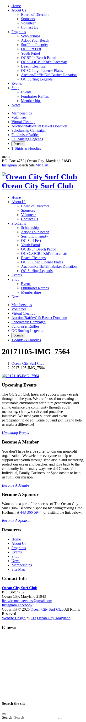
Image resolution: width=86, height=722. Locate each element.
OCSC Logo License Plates (42, 70)
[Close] (4, 714)
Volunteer (28, 23)
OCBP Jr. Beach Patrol (38, 58)
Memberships (31, 101)
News (15, 105)
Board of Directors (35, 14)
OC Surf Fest (31, 49)
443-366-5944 (31, 512)
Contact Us (29, 27)
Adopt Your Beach (35, 40)
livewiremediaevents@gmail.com (27, 601)
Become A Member (16, 485)
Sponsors (28, 19)
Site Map (18, 569)
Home (16, 6)
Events (16, 83)
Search (7, 717)
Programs (18, 32)
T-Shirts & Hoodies (26, 148)
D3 (33, 618)
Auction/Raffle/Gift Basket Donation (49, 75)
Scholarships (30, 36)
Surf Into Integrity (34, 45)
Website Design (14, 618)
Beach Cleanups (33, 66)
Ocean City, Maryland (53, 618)
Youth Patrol (30, 53)
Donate (18, 144)
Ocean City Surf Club (27, 363)
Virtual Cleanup (23, 122)
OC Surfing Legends (37, 79)
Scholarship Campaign (28, 130)
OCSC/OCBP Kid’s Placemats (44, 62)
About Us (18, 10)
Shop (15, 88)
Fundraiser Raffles (35, 96)
